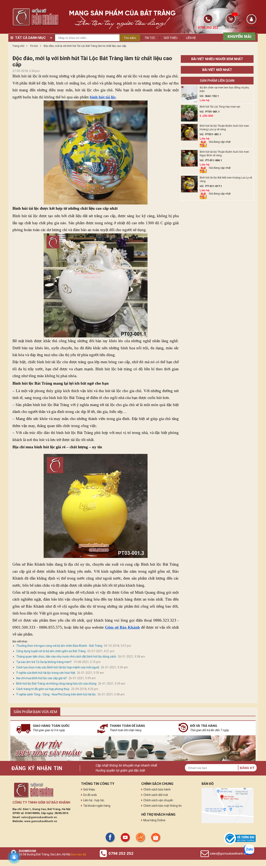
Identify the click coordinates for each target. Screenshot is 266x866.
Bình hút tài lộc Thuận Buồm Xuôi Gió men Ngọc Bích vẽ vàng (224, 153)
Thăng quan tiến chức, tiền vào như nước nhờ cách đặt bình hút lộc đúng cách (66, 656)
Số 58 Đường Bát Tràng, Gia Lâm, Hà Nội (52, 854)
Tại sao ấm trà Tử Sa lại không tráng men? (44, 662)
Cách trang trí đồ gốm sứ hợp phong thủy (42, 689)
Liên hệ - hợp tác (93, 800)
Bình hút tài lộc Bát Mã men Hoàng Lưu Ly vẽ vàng (226, 179)
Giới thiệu (170, 38)
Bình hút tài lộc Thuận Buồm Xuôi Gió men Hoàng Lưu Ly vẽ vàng (224, 127)
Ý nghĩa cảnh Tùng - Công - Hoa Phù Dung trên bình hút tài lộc (56, 694)
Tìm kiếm (130, 38)
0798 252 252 (120, 853)
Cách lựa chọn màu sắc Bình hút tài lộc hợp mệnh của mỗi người (57, 667)
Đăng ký (247, 768)
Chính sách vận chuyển (158, 800)
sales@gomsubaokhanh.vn (39, 817)
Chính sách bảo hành (157, 789)
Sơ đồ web (90, 795)
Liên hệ (191, 38)
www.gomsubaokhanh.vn (40, 821)
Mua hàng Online (154, 820)
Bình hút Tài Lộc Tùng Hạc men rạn (220, 106)
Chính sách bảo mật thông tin (162, 805)
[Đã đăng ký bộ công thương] (240, 838)
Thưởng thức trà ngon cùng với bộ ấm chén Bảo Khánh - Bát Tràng (59, 645)
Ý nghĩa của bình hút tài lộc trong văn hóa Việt (45, 672)
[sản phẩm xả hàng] (239, 36)
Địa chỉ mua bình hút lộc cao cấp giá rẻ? (41, 678)
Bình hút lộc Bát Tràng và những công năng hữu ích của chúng (56, 683)
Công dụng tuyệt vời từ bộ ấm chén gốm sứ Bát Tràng (51, 651)
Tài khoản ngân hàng (96, 805)
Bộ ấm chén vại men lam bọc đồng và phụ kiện (224, 89)
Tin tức (149, 38)
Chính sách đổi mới (155, 795)
